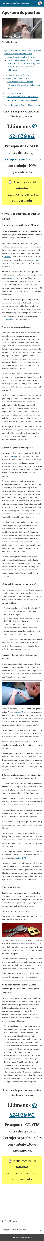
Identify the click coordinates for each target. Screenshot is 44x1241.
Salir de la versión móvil (22, 1237)
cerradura (7, 256)
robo (11, 278)
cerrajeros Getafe (19, 712)
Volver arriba (37, 1231)
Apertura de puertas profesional (17, 75)
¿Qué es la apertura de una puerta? (18, 78)
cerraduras (6, 281)
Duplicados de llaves (13, 93)
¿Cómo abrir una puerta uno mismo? (19, 81)
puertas (36, 260)
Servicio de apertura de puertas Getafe (18, 53)
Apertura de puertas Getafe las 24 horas (20, 57)
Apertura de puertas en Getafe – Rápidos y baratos (22, 50)
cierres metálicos (8, 319)
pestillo (13, 456)
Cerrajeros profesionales (22, 159)
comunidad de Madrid (21, 858)
